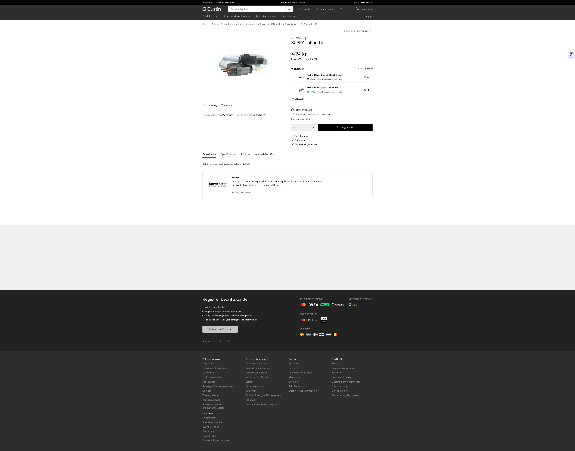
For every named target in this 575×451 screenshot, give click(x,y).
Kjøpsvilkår (208, 363)
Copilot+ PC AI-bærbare (216, 440)
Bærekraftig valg (341, 377)
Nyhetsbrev (208, 417)
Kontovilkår (208, 381)
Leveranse (208, 372)
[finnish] (321, 335)
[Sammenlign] (341, 9)
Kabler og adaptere (247, 24)
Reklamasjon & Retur (300, 372)
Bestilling (294, 363)
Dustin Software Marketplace (262, 404)
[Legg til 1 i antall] (313, 127)
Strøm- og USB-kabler (271, 24)
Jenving (298, 37)
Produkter (208, 16)
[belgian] (335, 335)
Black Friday (209, 436)
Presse (335, 363)
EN (371, 17)
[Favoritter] (350, 9)
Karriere (336, 372)
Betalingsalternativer (214, 368)
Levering (294, 368)
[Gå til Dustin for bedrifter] (212, 9)
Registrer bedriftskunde (220, 329)
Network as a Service (258, 377)
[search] (289, 9)
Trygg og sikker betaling (362, 2)
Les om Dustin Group (343, 368)
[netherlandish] (328, 335)
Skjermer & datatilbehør (223, 24)
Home (205, 24)
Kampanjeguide (211, 399)
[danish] (315, 335)
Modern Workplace (256, 372)
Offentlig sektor (340, 390)
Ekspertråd (208, 431)
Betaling (293, 381)
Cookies (206, 390)
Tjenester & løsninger (235, 16)
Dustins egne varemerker (346, 381)
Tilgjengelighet (211, 395)
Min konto (294, 377)
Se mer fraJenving (241, 192)
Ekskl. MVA (296, 59)
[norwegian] (308, 335)
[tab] (210, 154)
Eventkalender (210, 426)
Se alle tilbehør (365, 69)
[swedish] (302, 335)
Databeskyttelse (255, 386)
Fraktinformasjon (212, 377)
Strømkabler (291, 24)
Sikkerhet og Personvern (346, 395)
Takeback (251, 399)
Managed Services (256, 363)
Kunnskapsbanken (266, 16)
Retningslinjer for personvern (218, 386)
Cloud (249, 381)
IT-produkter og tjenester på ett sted (218, 2)
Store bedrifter (340, 386)
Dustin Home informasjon (303, 390)
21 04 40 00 (223, 341)
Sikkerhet (251, 390)
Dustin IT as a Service (258, 368)
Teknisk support (298, 386)
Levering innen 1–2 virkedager (293, 2)
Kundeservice (289, 16)
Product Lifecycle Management (263, 395)
